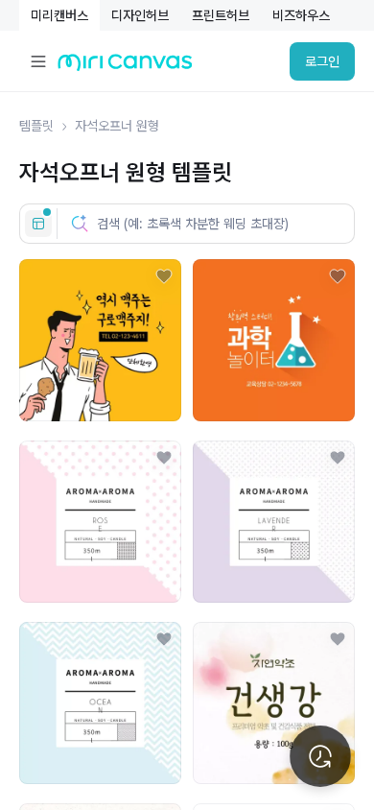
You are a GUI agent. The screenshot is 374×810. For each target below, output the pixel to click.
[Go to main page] (125, 67)
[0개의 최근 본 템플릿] (320, 756)
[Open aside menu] (38, 61)
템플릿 (36, 125)
